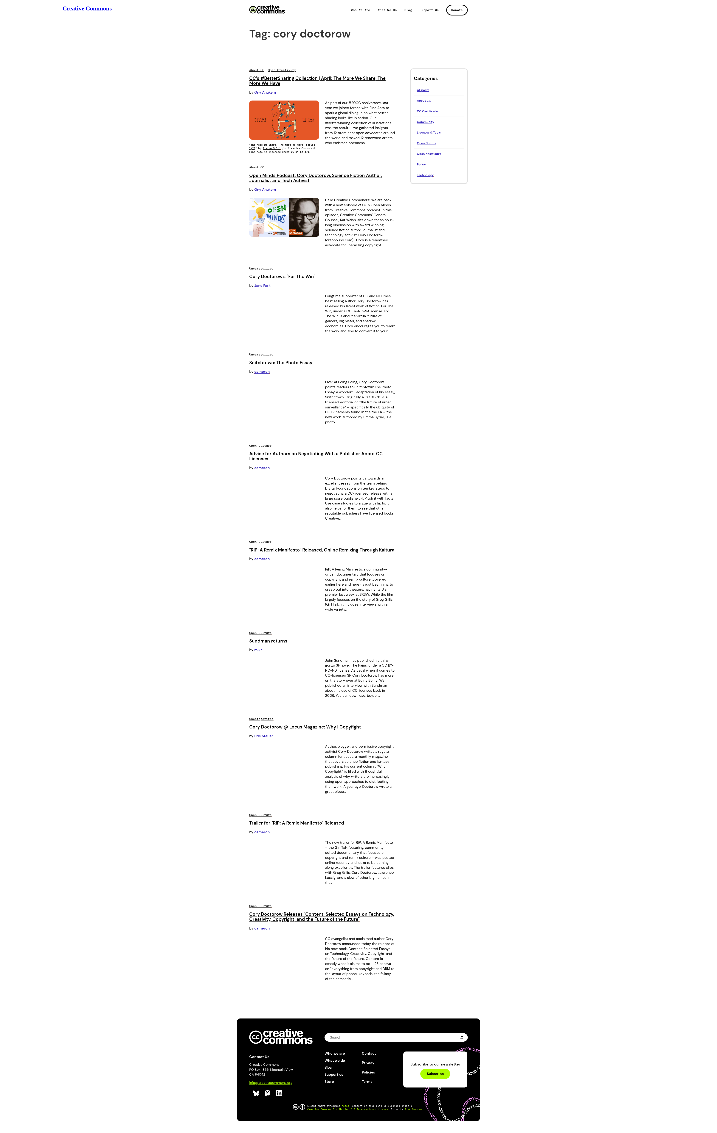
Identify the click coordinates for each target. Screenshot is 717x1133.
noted (345, 1105)
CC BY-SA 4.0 (300, 151)
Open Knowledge (429, 154)
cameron (262, 371)
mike (258, 650)
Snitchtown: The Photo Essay (280, 363)
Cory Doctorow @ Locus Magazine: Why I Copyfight (305, 727)
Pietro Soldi (272, 148)
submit (462, 1037)
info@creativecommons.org (270, 1083)
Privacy (368, 1062)
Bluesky (256, 1093)
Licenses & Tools (429, 132)
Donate (457, 10)
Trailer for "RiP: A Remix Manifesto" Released (296, 823)
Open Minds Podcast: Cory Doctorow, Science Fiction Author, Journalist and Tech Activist (315, 178)
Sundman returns (268, 641)
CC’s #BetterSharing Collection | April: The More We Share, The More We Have (317, 80)
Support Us (429, 10)
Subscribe (435, 1074)
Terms (367, 1081)
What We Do (387, 10)
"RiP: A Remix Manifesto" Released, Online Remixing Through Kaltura (322, 550)
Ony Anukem (265, 92)
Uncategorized (261, 268)
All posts (423, 90)
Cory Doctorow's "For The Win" (282, 276)
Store (329, 1081)
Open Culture (426, 143)
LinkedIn (279, 1093)
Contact (369, 1053)
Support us (334, 1074)
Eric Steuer (263, 736)
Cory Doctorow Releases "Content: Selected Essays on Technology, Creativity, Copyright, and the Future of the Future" (321, 916)
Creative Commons (267, 9)
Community (425, 122)
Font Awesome (413, 1109)
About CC (424, 101)
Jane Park (262, 285)
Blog (408, 10)
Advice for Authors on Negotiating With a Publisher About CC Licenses (316, 456)
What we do (335, 1060)
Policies (368, 1072)
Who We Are (360, 10)
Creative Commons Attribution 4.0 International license (347, 1109)
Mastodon (268, 1093)
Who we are (335, 1053)
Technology (425, 175)
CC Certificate (427, 111)
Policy (421, 164)
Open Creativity (282, 70)
